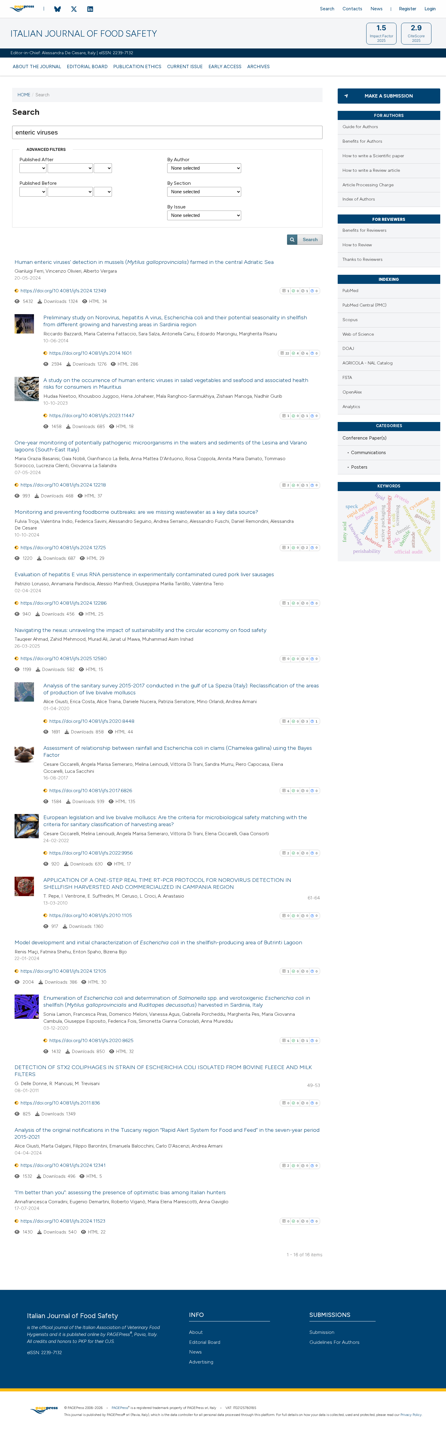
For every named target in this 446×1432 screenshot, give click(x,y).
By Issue (176, 207)
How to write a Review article (371, 170)
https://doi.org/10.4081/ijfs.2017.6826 (90, 790)
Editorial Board (87, 66)
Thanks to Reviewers (363, 259)
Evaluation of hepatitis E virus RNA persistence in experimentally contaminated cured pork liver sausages (144, 574)
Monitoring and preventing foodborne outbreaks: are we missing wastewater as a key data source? (136, 512)
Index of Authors (359, 199)
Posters (359, 467)
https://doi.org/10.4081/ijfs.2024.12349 (63, 291)
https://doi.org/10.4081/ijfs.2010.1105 (90, 915)
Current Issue (185, 66)
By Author (178, 159)
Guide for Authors (360, 126)
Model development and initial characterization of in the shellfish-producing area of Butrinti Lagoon (158, 942)
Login (430, 9)
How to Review (357, 245)
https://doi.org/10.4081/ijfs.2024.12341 (63, 1165)
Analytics (351, 406)
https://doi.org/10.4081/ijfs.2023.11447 (91, 415)
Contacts (352, 9)
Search (327, 9)
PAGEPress (118, 1334)
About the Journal (37, 66)
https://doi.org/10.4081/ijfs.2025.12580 (64, 658)
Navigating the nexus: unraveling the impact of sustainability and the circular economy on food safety (140, 630)
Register (407, 9)
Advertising (201, 1362)
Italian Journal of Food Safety (83, 33)
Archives (258, 66)
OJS (109, 1341)
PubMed (350, 290)
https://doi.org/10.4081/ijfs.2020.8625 (91, 1040)
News (376, 9)
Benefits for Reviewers (365, 230)
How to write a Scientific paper (373, 155)
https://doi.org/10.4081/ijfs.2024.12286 (63, 603)
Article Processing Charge (368, 185)
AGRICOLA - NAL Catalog (368, 363)
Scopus (350, 319)
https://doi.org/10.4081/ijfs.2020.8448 (91, 721)
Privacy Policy (411, 1415)
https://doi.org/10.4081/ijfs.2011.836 (60, 1103)
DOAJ (348, 348)
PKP (82, 1341)
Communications (368, 452)
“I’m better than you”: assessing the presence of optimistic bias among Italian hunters (120, 1192)
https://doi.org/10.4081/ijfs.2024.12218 (63, 485)
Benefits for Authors (362, 141)
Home (24, 95)
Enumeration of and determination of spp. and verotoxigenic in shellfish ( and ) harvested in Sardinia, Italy (176, 1001)
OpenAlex (352, 392)
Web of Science (358, 334)
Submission (321, 1332)
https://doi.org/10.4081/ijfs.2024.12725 (63, 547)
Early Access (225, 66)
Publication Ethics (137, 66)
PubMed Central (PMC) (365, 305)
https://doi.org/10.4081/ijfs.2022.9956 (91, 853)
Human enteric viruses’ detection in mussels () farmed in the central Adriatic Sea (144, 262)
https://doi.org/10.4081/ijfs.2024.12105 (63, 971)
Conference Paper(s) (365, 438)
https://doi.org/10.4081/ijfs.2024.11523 (63, 1221)
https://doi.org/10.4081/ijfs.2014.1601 (90, 353)
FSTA (347, 377)
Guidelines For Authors (334, 1342)
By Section (179, 183)
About (196, 1332)
